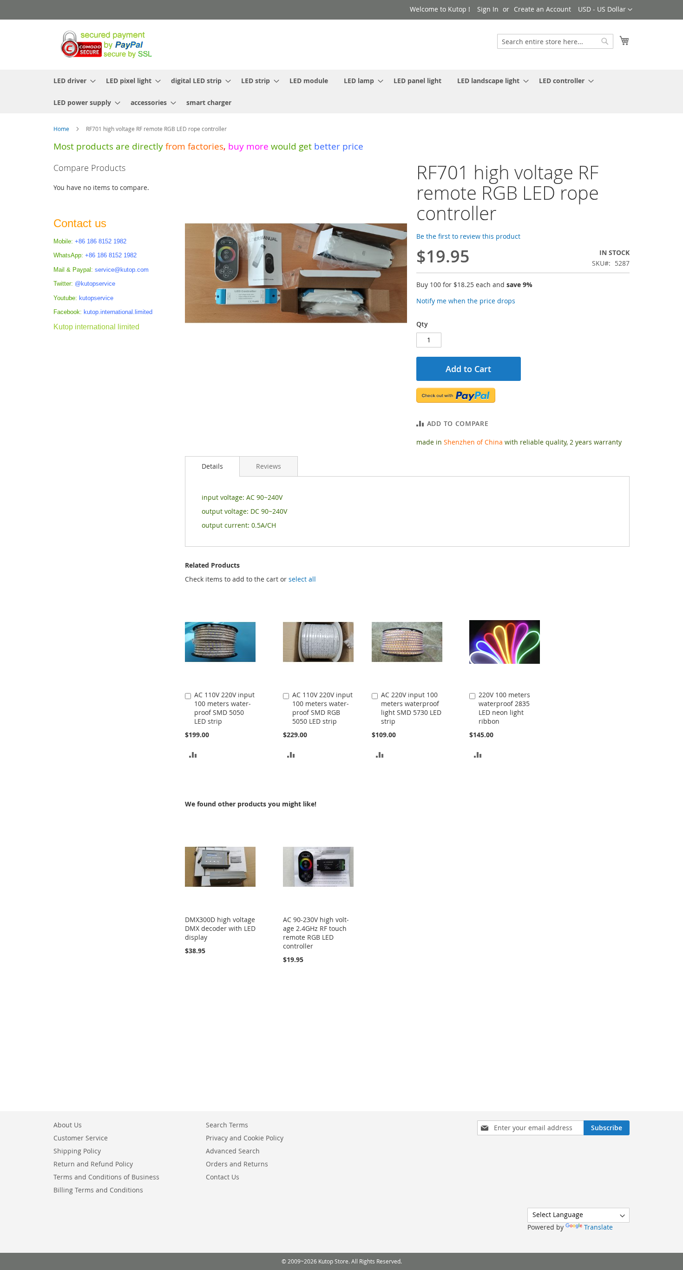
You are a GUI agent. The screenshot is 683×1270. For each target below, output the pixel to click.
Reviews (268, 466)
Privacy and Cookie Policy (244, 1137)
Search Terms (227, 1124)
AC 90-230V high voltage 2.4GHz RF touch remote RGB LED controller (316, 932)
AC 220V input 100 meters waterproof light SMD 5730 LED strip (411, 708)
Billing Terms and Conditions (98, 1189)
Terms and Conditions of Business (106, 1176)
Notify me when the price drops (465, 300)
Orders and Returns (237, 1163)
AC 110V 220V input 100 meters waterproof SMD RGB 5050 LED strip (322, 708)
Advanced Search (233, 1150)
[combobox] (555, 41)
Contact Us (222, 1176)
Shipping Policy (77, 1150)
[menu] (341, 91)
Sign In (488, 9)
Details (212, 466)
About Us (67, 1124)
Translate (598, 1227)
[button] (605, 10)
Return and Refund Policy (93, 1163)
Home (61, 128)
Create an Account (542, 9)
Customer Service (80, 1137)
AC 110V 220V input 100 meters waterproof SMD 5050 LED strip (224, 708)
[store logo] (103, 44)
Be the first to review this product (468, 236)
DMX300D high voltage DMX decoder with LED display (220, 928)
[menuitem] (72, 81)
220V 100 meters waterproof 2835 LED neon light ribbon (504, 708)
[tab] (212, 466)
